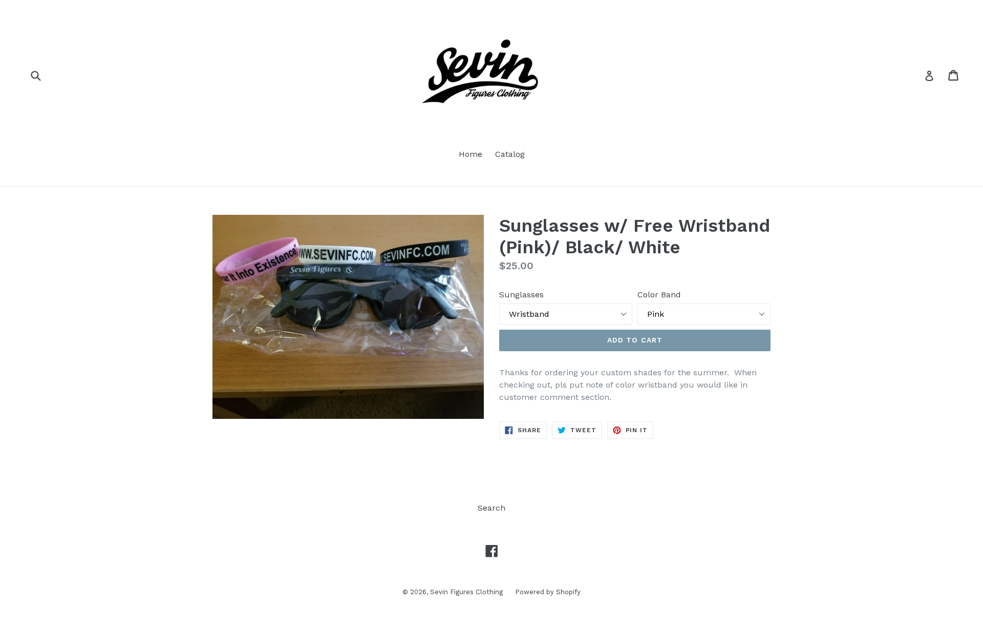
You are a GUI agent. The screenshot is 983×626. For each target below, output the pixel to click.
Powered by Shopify (548, 592)
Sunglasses (521, 294)
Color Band (659, 294)
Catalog (510, 154)
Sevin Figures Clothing (467, 592)
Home (470, 154)
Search (491, 508)
